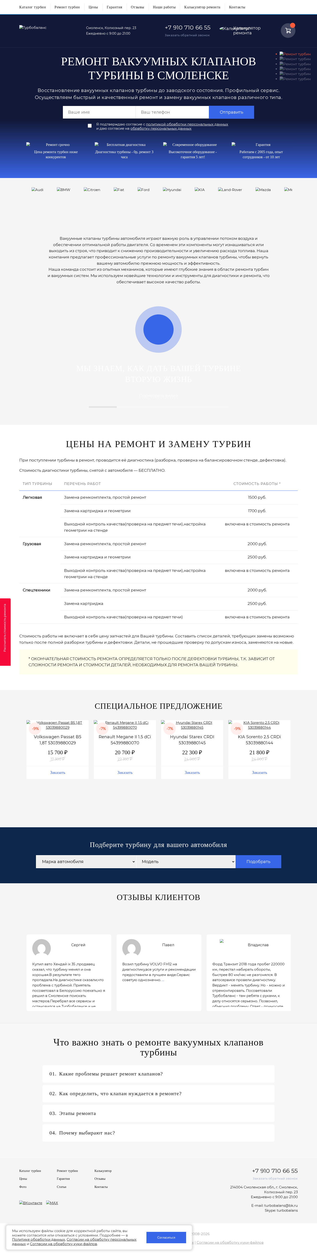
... (163, 980)
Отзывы (137, 7)
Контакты (237, 7)
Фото (22, 1187)
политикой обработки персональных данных (187, 124)
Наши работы (164, 7)
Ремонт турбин (67, 7)
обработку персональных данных (160, 128)
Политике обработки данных (38, 1239)
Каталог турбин (32, 7)
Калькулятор (103, 1171)
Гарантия (114, 7)
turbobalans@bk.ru (281, 1205)
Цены (93, 7)
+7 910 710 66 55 (187, 27)
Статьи (61, 1187)
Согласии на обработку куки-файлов (230, 1242)
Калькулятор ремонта (202, 7)
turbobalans (287, 1210)
